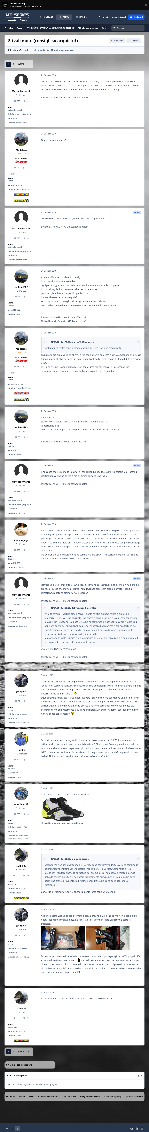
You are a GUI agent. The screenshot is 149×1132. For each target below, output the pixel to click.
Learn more (5, 5)
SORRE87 (21, 865)
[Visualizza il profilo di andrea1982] (21, 276)
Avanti (21, 64)
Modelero (21, 150)
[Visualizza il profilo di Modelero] (21, 139)
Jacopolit (21, 691)
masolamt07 (21, 804)
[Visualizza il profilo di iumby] (21, 739)
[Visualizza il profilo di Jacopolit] (21, 680)
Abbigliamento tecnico (62, 50)
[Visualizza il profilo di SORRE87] (21, 855)
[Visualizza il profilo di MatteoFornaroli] (9, 50)
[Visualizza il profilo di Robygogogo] (21, 529)
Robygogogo (21, 540)
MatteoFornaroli (20, 50)
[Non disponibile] (63, 798)
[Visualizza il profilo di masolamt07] (21, 793)
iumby (21, 750)
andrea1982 (21, 287)
